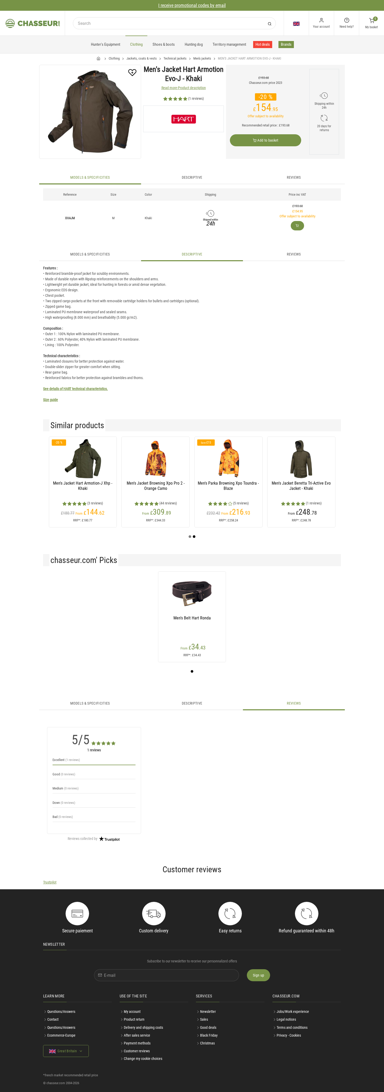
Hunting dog (194, 44)
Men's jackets (202, 58)
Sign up (258, 975)
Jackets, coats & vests (141, 58)
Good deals (208, 1027)
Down (64, 803)
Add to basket (267, 140)
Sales (204, 1019)
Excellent (66, 760)
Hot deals (262, 44)
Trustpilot (49, 882)
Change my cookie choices (143, 1058)
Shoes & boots (164, 44)
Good (64, 774)
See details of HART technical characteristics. (75, 389)
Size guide (50, 400)
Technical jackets (175, 58)
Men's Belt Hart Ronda (192, 617)
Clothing (136, 44)
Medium (66, 788)
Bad (63, 817)
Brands (286, 44)
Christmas (207, 1043)
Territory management (229, 44)
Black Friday (209, 1035)
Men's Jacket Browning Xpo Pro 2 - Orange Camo (156, 486)
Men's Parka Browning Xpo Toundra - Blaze (228, 486)
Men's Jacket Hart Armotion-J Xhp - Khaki (82, 486)
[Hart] (183, 119)
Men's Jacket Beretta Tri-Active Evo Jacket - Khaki (301, 486)
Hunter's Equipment (105, 44)
